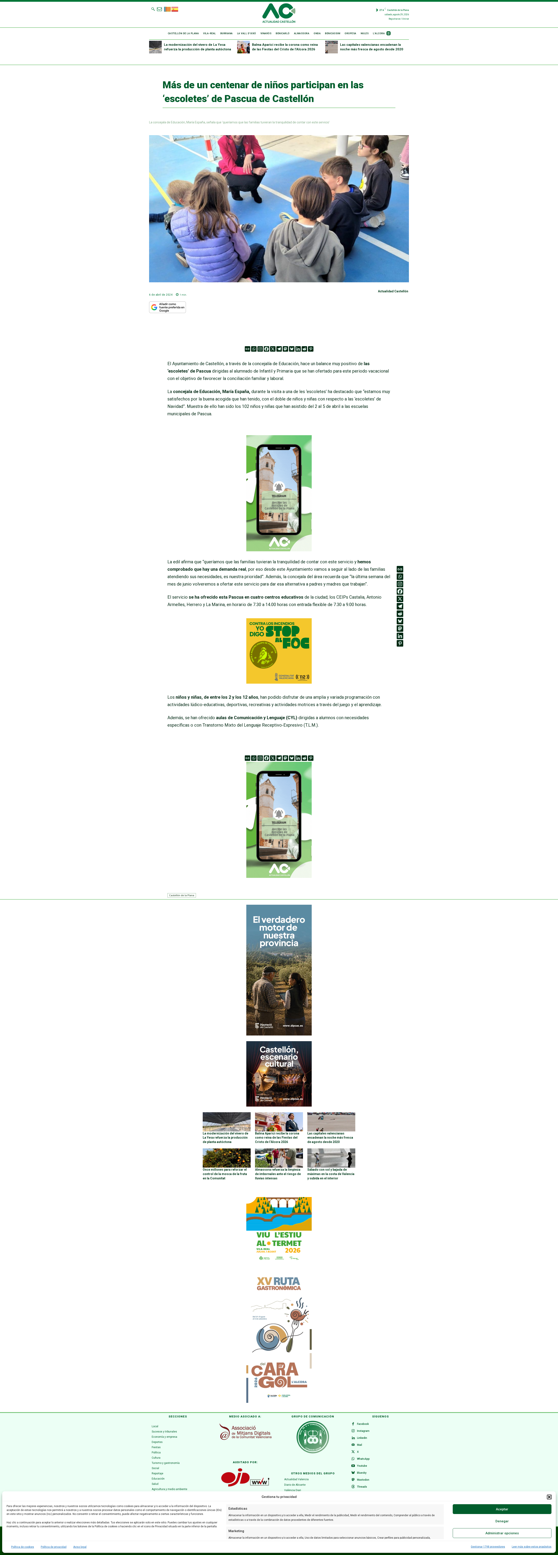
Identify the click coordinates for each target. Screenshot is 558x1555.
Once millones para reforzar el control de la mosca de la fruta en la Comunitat (225, 1174)
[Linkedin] (298, 349)
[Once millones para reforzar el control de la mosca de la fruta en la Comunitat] (227, 1158)
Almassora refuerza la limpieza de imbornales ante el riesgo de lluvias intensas (278, 1174)
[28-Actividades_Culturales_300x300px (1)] (279, 1105)
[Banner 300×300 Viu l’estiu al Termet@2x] (279, 1229)
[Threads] (353, 1486)
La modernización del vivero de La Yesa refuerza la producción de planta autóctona (225, 1138)
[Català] (167, 9)
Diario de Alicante (295, 1484)
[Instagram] (260, 349)
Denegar (502, 1521)
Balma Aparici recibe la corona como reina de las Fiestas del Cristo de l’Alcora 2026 (277, 1138)
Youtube (362, 1465)
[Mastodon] (285, 349)
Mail (359, 1444)
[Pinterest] (310, 349)
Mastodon (363, 1479)
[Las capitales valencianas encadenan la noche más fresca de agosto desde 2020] (331, 47)
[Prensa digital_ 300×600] (279, 1337)
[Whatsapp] (254, 349)
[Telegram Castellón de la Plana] (279, 554)
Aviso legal (80, 1546)
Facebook (363, 1424)
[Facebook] (266, 349)
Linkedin (362, 1437)
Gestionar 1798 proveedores (488, 1546)
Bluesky (361, 1472)
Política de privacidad (53, 1546)
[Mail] (353, 1445)
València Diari (292, 1490)
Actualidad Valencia (296, 1479)
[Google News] (247, 349)
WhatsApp (363, 1458)
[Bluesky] (291, 349)
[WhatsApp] (353, 1459)
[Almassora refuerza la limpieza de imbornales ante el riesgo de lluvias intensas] (279, 1158)
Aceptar (502, 1509)
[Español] (175, 9)
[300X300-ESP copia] (279, 682)
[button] (549, 1497)
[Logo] (278, 13)
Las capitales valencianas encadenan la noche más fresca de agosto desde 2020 (330, 1138)
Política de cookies (22, 1546)
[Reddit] (304, 349)
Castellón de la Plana (181, 895)
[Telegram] (279, 349)
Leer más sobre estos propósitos (531, 1546)
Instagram (363, 1430)
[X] (273, 349)
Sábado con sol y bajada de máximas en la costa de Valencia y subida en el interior (330, 1174)
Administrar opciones (502, 1533)
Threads (362, 1486)
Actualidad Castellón (393, 291)
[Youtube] (353, 1466)
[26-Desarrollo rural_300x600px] (279, 1034)
